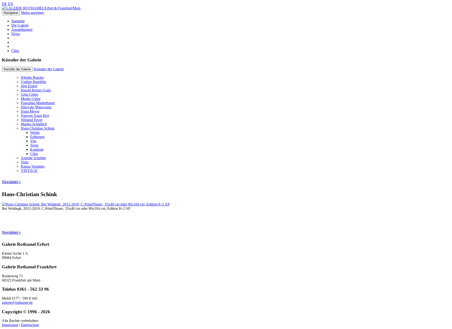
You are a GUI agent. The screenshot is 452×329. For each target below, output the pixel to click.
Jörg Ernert (29, 86)
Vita (33, 141)
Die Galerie (19, 25)
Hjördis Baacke (32, 77)
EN (10, 4)
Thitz (24, 162)
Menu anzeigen (32, 13)
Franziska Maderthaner (38, 103)
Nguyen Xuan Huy (35, 116)
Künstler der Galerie (49, 69)
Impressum (10, 325)
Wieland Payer (31, 120)
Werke (35, 133)
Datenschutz (30, 325)
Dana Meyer (30, 111)
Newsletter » (11, 182)
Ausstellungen (21, 30)
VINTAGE (29, 171)
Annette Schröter (33, 158)
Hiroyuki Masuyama (36, 107)
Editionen (37, 137)
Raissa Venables (33, 166)
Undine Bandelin (33, 82)
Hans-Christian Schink (37, 128)
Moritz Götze (30, 99)
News (15, 34)
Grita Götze (29, 94)
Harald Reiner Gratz (36, 90)
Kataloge (37, 149)
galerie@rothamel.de (17, 303)
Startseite (18, 21)
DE (4, 4)
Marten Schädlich (34, 124)
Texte (34, 145)
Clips (15, 51)
